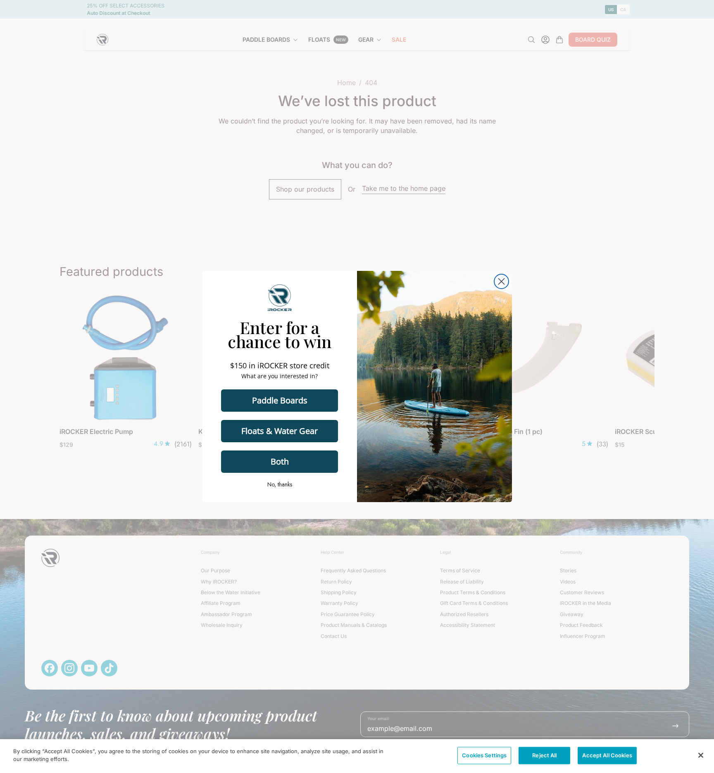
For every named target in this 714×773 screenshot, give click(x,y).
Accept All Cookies (607, 755)
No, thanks (279, 484)
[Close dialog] (501, 281)
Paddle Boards (279, 400)
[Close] (701, 755)
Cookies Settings (484, 755)
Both (280, 461)
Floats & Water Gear (279, 430)
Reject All (544, 755)
